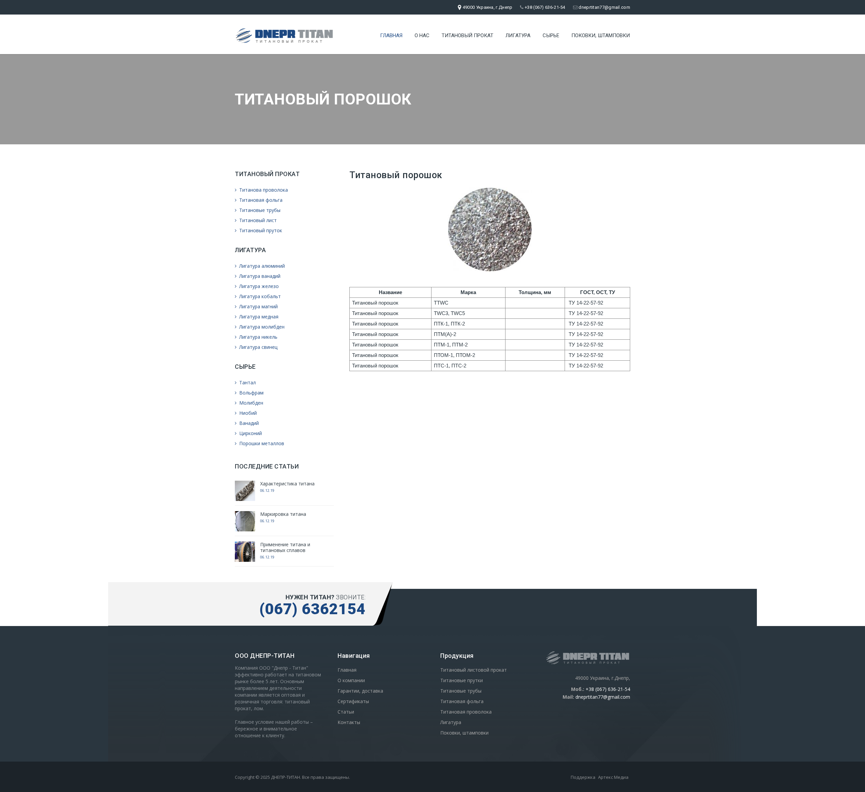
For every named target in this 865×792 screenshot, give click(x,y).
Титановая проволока (466, 712)
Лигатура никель (257, 337)
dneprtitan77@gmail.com (603, 7)
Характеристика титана (287, 483)
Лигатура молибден (261, 326)
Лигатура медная (258, 316)
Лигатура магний (258, 306)
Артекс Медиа (613, 777)
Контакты (349, 722)
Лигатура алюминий (261, 266)
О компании (351, 680)
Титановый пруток (260, 230)
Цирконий (250, 433)
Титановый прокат (467, 35)
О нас (422, 35)
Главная (391, 35)
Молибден (250, 403)
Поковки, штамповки (600, 35)
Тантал (247, 382)
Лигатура (517, 35)
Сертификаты (353, 701)
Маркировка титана (283, 514)
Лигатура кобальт (259, 296)
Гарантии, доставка (360, 691)
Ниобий (247, 413)
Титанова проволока (263, 190)
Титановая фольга (260, 200)
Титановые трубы (259, 210)
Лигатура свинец (257, 347)
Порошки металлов (261, 443)
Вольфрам (251, 392)
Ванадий (248, 423)
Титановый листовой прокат (473, 670)
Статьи (346, 712)
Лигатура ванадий (259, 276)
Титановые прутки (461, 680)
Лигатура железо (258, 286)
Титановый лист (257, 220)
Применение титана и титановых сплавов (285, 547)
